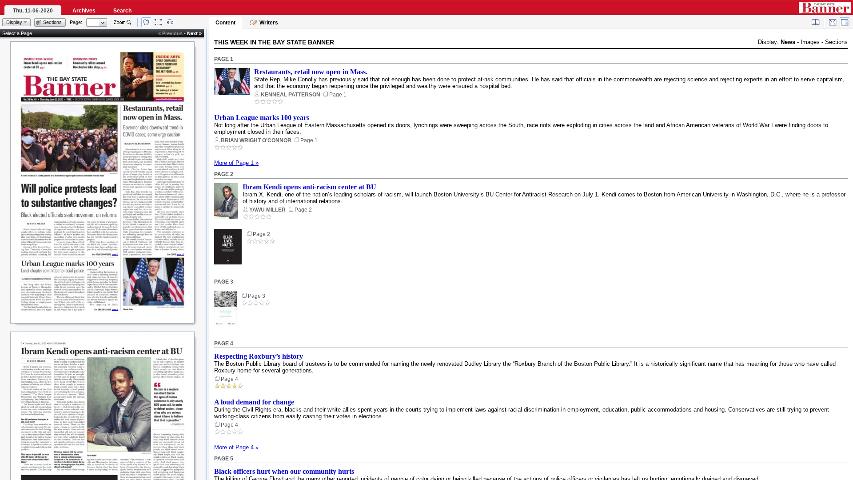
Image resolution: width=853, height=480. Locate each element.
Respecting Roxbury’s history (258, 356)
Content (225, 23)
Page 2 (223, 174)
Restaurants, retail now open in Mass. (310, 72)
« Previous (170, 33)
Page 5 (223, 459)
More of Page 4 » (236, 447)
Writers (268, 23)
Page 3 (223, 282)
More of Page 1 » (236, 163)
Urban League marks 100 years (261, 117)
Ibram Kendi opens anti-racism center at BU (309, 187)
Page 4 (223, 343)
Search (122, 11)
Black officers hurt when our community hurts (284, 471)
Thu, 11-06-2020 (33, 11)
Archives (84, 11)
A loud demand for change (254, 402)
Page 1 (223, 59)
